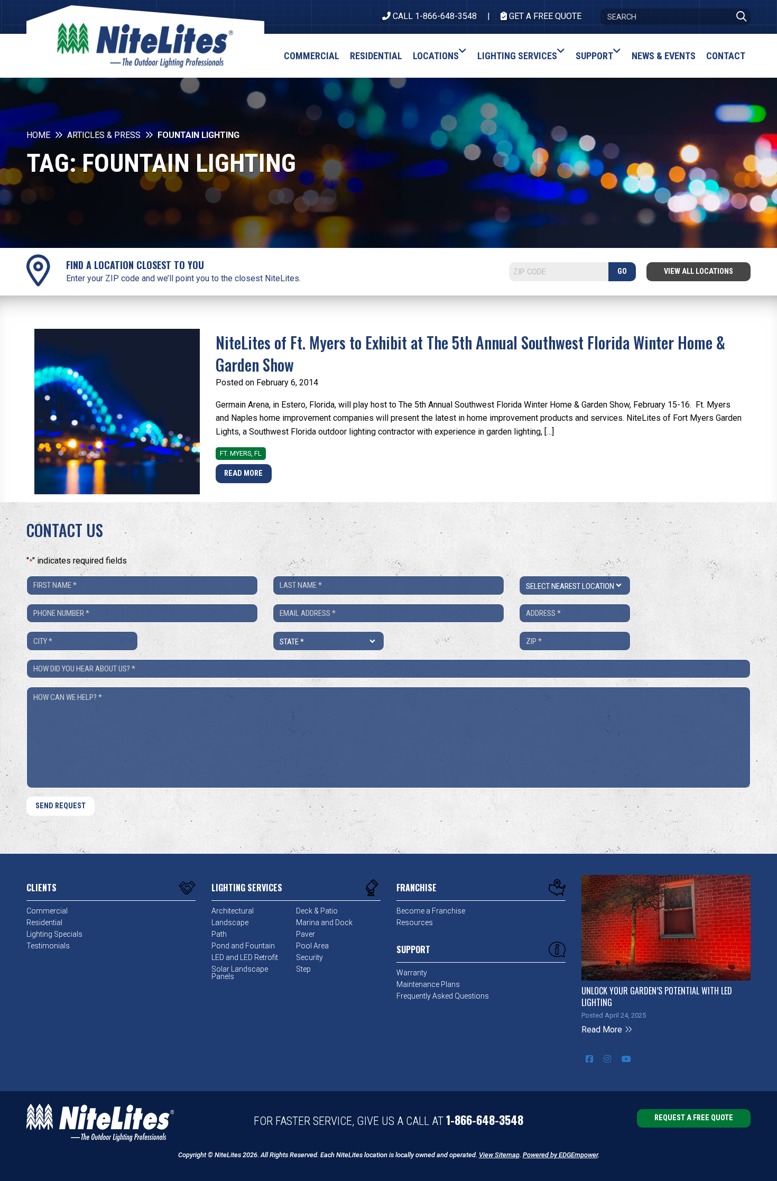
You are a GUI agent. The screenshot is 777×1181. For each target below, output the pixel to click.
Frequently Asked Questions (442, 996)
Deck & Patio (317, 911)
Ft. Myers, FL (241, 453)
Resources (414, 922)
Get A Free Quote (544, 16)
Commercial (47, 911)
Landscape (229, 922)
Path (219, 934)
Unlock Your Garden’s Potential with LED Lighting (656, 996)
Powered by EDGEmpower (560, 1155)
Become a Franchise (430, 911)
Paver (305, 934)
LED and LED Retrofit (244, 957)
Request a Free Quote (693, 1117)
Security (309, 957)
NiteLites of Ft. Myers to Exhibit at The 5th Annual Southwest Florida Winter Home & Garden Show (470, 353)
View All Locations (698, 271)
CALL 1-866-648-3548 (434, 16)
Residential (44, 922)
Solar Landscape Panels (239, 973)
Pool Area (312, 946)
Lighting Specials (54, 934)
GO (622, 271)
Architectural (232, 911)
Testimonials (48, 946)
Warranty (411, 972)
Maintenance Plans (428, 984)
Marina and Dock (324, 922)
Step (303, 969)
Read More (243, 473)
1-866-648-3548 (484, 1119)
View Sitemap (499, 1155)
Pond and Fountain (243, 946)
